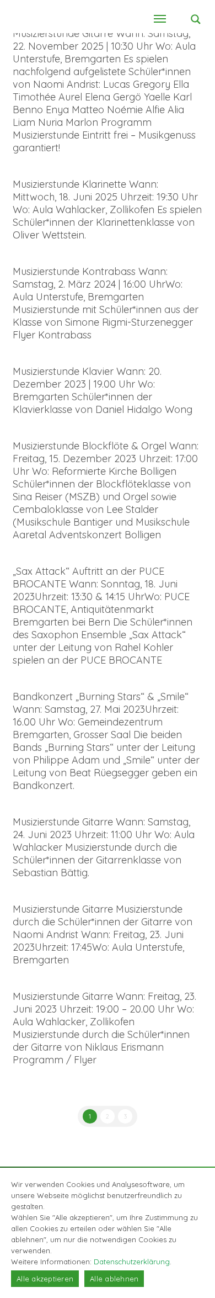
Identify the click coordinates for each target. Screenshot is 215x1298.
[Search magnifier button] (195, 19)
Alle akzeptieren (45, 1278)
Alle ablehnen (114, 1278)
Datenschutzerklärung (132, 1261)
